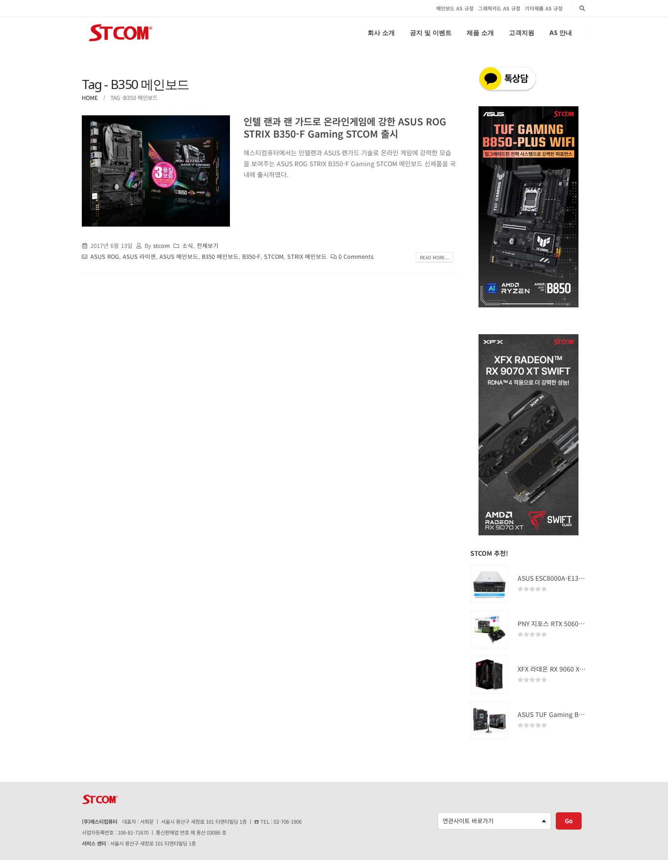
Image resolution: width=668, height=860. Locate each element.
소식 (187, 245)
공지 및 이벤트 (431, 32)
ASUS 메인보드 (179, 256)
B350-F (251, 256)
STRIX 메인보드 (307, 256)
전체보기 (208, 245)
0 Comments (356, 256)
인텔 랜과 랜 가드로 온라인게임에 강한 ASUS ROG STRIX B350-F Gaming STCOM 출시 (345, 127)
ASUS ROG (104, 256)
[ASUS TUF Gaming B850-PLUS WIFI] (489, 720)
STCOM (274, 256)
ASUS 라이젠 (139, 256)
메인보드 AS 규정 (455, 8)
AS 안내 (560, 32)
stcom (161, 245)
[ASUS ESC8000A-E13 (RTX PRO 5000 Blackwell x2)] (489, 584)
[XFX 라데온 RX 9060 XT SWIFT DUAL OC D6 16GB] (489, 675)
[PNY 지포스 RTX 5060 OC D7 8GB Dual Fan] (489, 629)
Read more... (434, 257)
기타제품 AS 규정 (544, 8)
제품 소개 (480, 32)
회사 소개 (381, 32)
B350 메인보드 (220, 256)
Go (569, 820)
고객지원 (521, 32)
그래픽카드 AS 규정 (499, 8)
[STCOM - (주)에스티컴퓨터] (120, 32)
